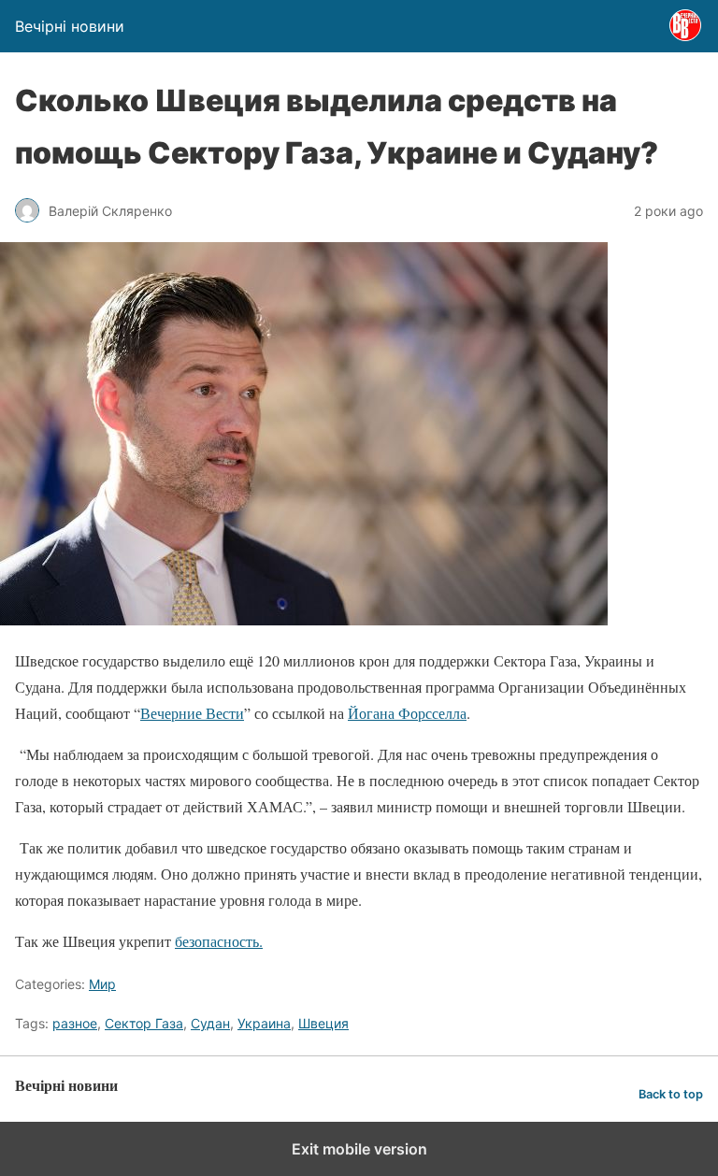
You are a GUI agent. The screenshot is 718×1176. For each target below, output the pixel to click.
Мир (102, 984)
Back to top (671, 1094)
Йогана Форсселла (407, 713)
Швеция (323, 1023)
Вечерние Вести (192, 713)
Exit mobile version (359, 1149)
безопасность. (219, 941)
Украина (264, 1023)
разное (74, 1023)
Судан (210, 1023)
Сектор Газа (144, 1023)
